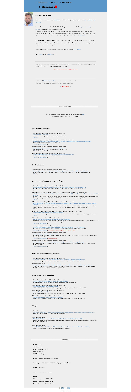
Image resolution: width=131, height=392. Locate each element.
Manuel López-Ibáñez (49, 81)
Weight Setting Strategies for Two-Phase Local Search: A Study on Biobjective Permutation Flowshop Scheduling (62, 265)
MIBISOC (82, 36)
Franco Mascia (36, 140)
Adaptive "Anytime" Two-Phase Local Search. (45, 234)
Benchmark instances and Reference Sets (65, 69)
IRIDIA (57, 20)
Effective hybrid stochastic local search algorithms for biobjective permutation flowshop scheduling (58, 242)
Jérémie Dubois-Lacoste (39, 133)
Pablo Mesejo (47, 211)
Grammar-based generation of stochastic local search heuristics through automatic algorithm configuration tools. (62, 141)
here (83, 114)
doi (37, 137)
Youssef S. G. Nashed (38, 211)
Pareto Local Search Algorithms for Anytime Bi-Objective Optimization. (51, 219)
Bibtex (35, 137)
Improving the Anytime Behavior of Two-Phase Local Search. (49, 148)
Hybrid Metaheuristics (49, 172)
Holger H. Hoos (49, 185)
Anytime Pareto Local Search (40, 134)
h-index (40, 54)
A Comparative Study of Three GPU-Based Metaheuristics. (48, 212)
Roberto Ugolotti (56, 211)
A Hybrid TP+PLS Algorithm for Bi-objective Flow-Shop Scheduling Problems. (53, 154)
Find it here (65, 86)
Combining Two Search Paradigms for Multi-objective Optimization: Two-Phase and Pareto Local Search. (60, 171)
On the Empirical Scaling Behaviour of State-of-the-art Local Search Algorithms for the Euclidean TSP (59, 187)
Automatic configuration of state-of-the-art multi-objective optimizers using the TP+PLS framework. (59, 227)
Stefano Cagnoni (78, 211)
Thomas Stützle (62, 133)
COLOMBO (77, 49)
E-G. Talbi (37, 172)
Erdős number (50, 54)
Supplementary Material (43, 144)
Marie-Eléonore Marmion (70, 192)
